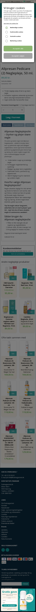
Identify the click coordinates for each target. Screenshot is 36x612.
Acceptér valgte (18, 56)
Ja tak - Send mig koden (9, 605)
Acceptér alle (18, 48)
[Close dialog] (34, 590)
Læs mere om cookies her (11, 23)
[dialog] (18, 306)
